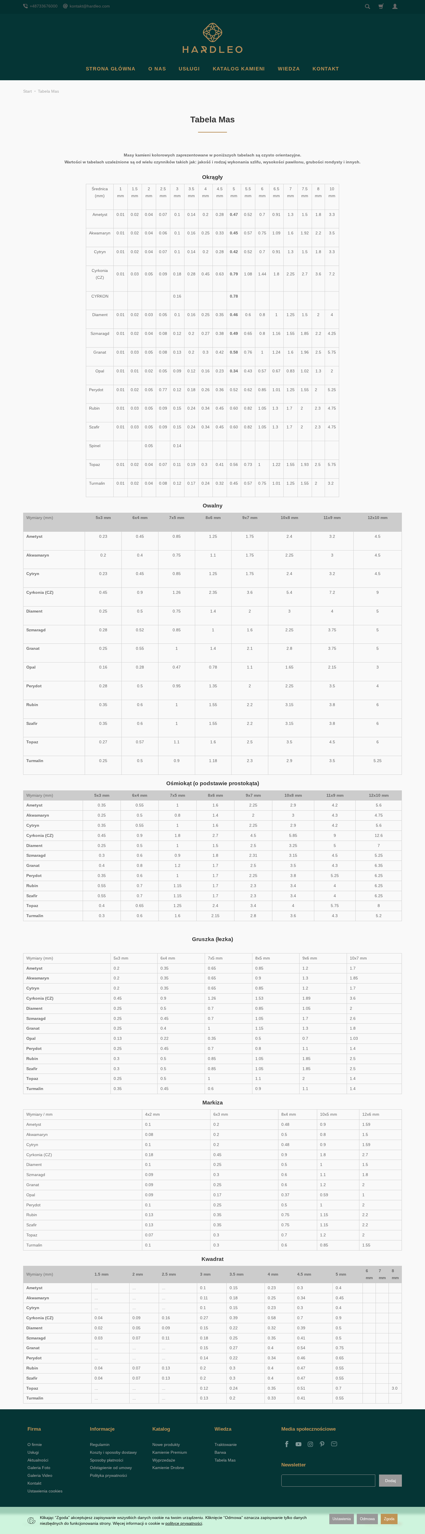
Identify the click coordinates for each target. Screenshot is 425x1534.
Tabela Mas (225, 1460)
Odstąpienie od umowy (111, 1467)
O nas (157, 69)
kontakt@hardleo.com (89, 6)
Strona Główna (111, 69)
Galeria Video (39, 1475)
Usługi (189, 69)
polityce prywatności (183, 1523)
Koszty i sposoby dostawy (113, 1452)
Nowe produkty (166, 1444)
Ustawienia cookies (44, 1491)
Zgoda (389, 1519)
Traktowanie (226, 1444)
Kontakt (326, 69)
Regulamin (100, 1444)
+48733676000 (43, 6)
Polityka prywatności (108, 1475)
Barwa (220, 1452)
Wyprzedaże (163, 1460)
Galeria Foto (38, 1467)
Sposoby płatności (106, 1460)
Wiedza (289, 69)
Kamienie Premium (169, 1452)
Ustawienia (341, 1519)
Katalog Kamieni (239, 69)
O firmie (34, 1444)
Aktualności (37, 1460)
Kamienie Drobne (168, 1467)
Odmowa (367, 1519)
